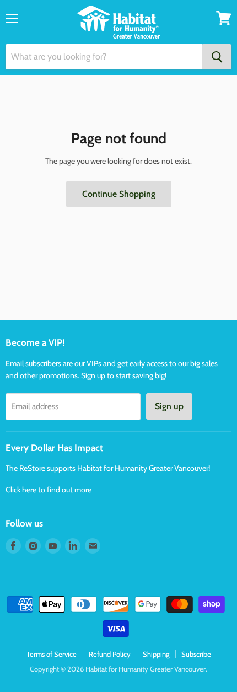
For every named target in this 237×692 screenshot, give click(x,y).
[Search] (216, 56)
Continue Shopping (118, 194)
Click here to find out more (48, 490)
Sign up (169, 406)
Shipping (156, 654)
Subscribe (196, 654)
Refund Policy (110, 654)
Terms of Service (51, 654)
